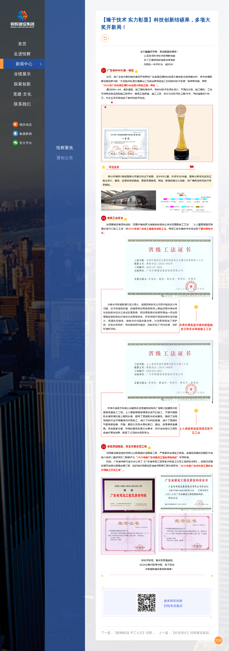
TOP (218, 640)
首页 (22, 43)
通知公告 (64, 157)
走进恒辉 (22, 53)
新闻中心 (24, 63)
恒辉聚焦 (64, 147)
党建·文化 (22, 94)
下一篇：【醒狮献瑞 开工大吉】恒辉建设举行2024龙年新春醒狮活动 (129, 632)
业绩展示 (22, 74)
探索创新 (22, 84)
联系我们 (22, 104)
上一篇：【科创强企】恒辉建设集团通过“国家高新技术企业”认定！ (186, 632)
